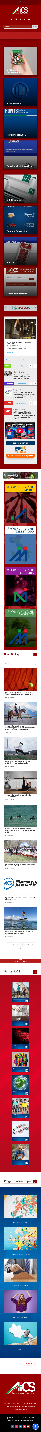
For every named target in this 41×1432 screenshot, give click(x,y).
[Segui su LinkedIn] (20, 19)
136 (28, 944)
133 (13, 944)
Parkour (10, 349)
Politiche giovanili (23, 346)
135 (23, 944)
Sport (23, 366)
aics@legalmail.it (22, 1409)
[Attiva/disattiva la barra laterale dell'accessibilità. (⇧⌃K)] (36, 1427)
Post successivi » (29, 360)
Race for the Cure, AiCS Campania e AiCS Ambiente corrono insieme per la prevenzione (24, 395)
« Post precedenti (11, 360)
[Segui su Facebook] (12, 19)
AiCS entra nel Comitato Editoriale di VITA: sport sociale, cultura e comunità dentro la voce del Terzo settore (24, 415)
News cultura (21, 403)
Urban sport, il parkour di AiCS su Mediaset (19, 343)
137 (33, 944)
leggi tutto (11, 352)
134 (18, 944)
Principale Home (19, 349)
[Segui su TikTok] (25, 19)
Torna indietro (29, 1363)
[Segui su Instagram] (16, 19)
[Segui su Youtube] (29, 19)
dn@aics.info (30, 1406)
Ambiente (22, 384)
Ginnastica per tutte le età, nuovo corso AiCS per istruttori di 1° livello (24, 376)
